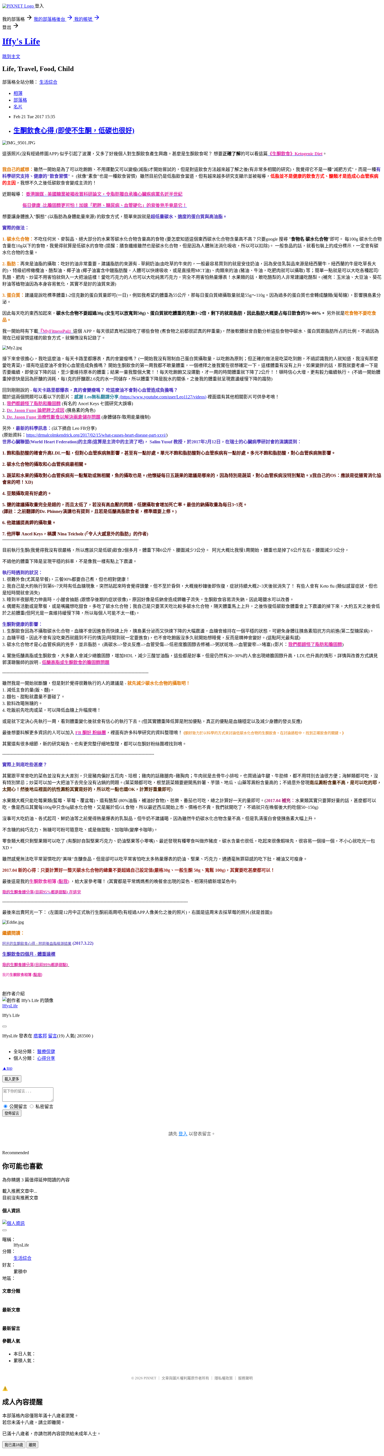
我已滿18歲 (13, 1445)
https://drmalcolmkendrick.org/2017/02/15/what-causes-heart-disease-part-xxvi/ (96, 435)
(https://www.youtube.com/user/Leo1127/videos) (162, 396)
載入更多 (11, 1079)
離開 (32, 1445)
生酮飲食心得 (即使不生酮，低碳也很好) (73, 130)
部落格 (20, 100)
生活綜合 (48, 82)
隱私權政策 (223, 1378)
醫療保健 (46, 1051)
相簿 (17, 93)
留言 (52, 1035)
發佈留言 (11, 1113)
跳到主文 (11, 56)
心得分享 (46, 1058)
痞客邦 (40, 1035)
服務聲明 (245, 1378)
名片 (17, 106)
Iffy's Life (21, 41)
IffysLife (10, 1005)
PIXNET (150, 1378)
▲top (7, 1068)
